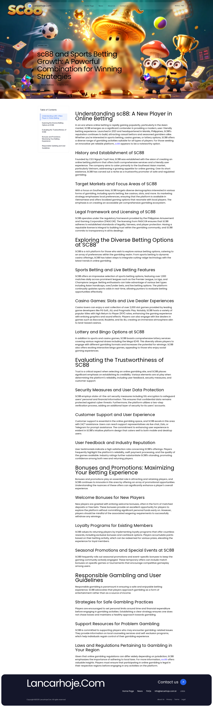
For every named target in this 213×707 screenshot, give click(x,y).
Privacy (169, 699)
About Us (160, 699)
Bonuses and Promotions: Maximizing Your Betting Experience (51, 139)
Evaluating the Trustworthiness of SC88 (54, 131)
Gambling (42, 45)
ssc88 (164, 659)
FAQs (148, 691)
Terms (176, 699)
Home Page (128, 691)
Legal (183, 699)
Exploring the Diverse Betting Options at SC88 (52, 124)
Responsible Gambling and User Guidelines (53, 147)
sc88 (117, 143)
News (140, 691)
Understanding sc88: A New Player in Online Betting (52, 117)
